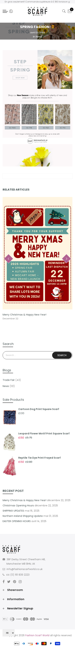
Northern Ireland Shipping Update (23, 516)
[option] (37, 259)
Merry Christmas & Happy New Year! (24, 314)
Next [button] (66, 258)
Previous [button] (8, 258)
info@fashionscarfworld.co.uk (25, 569)
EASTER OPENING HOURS (17, 521)
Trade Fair (9, 380)
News (39, 36)
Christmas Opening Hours (18, 505)
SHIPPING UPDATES (13, 510)
